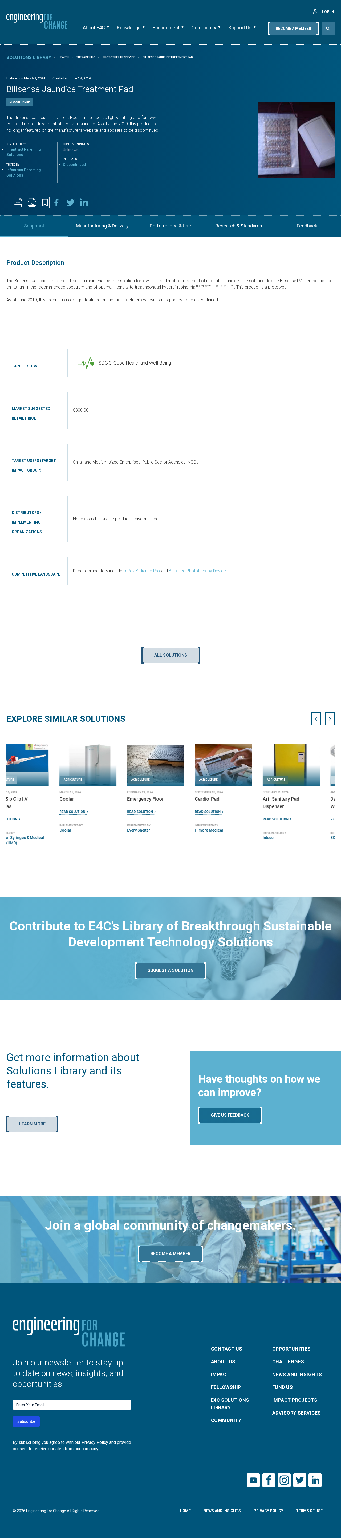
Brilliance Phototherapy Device (197, 570)
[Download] (18, 202)
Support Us (240, 27)
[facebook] (56, 202)
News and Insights (297, 1374)
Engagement (166, 27)
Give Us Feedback (230, 1115)
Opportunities (291, 1349)
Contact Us (226, 1349)
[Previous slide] (316, 718)
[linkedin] (84, 202)
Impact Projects (295, 1400)
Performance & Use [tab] (170, 226)
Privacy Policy (268, 1511)
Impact (220, 1374)
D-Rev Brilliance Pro (141, 570)
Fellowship (226, 1387)
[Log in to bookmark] (44, 202)
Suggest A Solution (170, 970)
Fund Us (282, 1387)
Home (185, 1511)
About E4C (94, 27)
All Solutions (170, 655)
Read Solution (19, 812)
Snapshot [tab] (34, 226)
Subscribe (26, 1421)
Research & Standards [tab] (238, 226)
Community (204, 27)
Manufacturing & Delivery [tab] (102, 226)
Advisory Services (296, 1413)
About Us (223, 1361)
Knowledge (129, 27)
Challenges (288, 1361)
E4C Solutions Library (230, 1403)
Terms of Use (309, 1511)
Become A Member (293, 28)
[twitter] (70, 202)
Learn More (32, 1123)
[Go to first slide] (330, 718)
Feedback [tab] (307, 226)
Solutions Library (28, 57)
